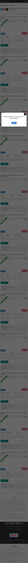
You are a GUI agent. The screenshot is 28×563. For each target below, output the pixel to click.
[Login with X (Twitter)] (7, 10)
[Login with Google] (4, 10)
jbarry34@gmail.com (16, 529)
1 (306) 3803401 (4, 51)
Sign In (2, 1)
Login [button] (13, 9)
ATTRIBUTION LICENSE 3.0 (21, 549)
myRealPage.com (14, 547)
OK (14, 122)
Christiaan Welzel (10, 549)
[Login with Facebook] (2, 10)
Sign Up (7, 1)
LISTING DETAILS (4, 45)
